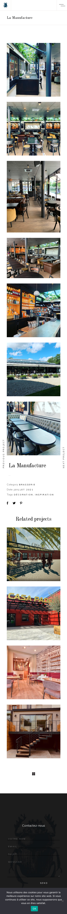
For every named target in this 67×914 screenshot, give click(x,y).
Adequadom (34, 674)
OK (34, 908)
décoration (23, 494)
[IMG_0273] (33, 258)
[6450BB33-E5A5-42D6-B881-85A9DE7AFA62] (33, 369)
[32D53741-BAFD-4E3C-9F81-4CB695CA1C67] (33, 70)
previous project (3, 453)
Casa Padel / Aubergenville (33, 556)
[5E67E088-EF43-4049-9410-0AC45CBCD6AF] (33, 428)
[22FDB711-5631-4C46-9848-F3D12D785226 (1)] (33, 129)
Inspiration (44, 494)
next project (63, 457)
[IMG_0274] (33, 196)
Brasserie (27, 484)
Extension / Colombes (33, 733)
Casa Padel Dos (33, 615)
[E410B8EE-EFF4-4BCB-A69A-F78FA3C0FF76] (33, 310)
